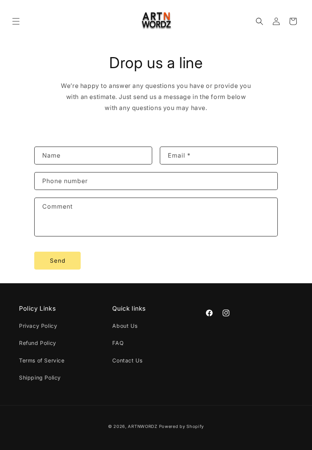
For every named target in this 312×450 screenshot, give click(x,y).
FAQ (118, 343)
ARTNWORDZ (142, 426)
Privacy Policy (38, 325)
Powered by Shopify (181, 426)
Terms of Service (42, 360)
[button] (16, 21)
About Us (124, 325)
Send (57, 260)
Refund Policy (37, 343)
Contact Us (127, 360)
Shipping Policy (40, 377)
